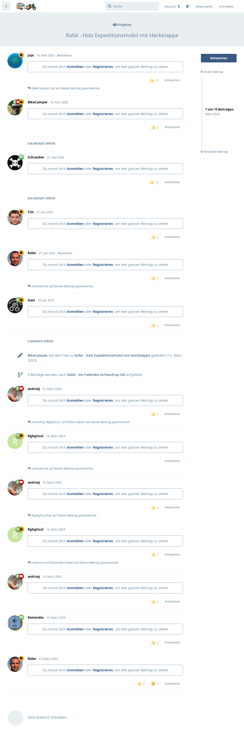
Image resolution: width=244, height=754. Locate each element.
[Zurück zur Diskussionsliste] (6, 6)
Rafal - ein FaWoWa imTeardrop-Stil (96, 374)
